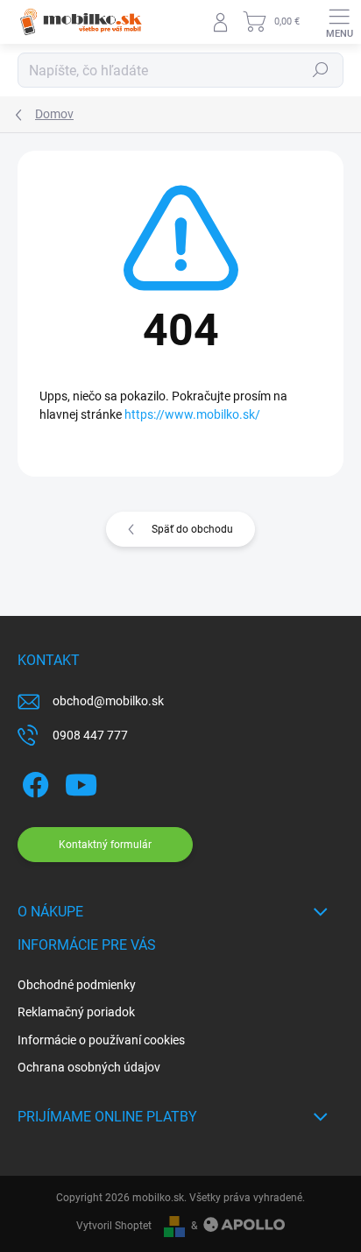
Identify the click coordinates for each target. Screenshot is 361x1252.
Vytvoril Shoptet (114, 1226)
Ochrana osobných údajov (89, 1067)
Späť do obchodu (192, 529)
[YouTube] (81, 782)
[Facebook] (33, 782)
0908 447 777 (90, 735)
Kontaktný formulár (105, 844)
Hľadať (320, 70)
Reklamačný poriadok (76, 1012)
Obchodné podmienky (77, 985)
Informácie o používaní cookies (101, 1040)
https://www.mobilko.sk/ (192, 414)
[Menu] (339, 22)
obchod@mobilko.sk (108, 701)
